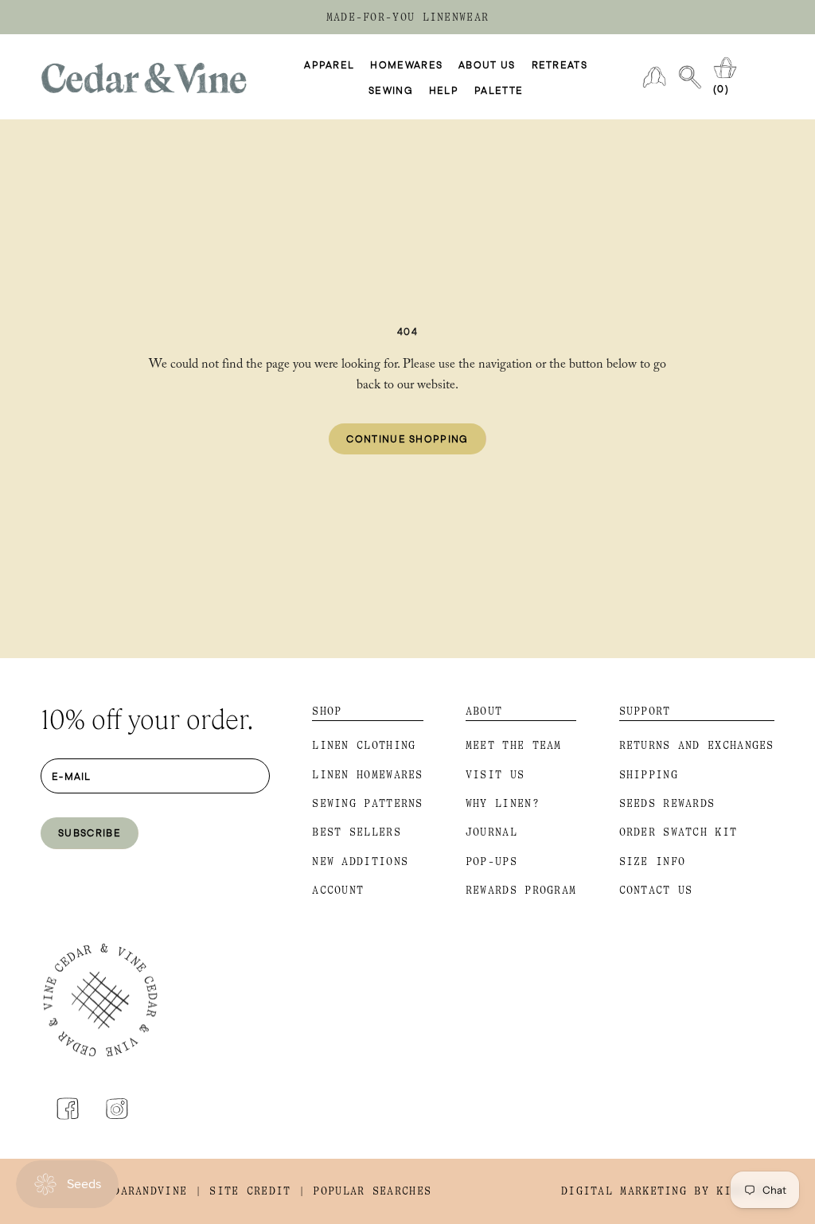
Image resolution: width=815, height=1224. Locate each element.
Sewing (391, 90)
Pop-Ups (491, 861)
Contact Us (656, 890)
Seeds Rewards (667, 803)
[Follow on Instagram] (117, 1109)
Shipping (648, 775)
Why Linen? (503, 803)
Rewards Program (521, 890)
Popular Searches (372, 1191)
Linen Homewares (367, 775)
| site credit (243, 1191)
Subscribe (89, 832)
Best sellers (356, 832)
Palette (498, 90)
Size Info (652, 861)
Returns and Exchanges (696, 745)
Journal (491, 832)
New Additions (360, 861)
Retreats (559, 64)
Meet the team (514, 745)
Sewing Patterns (367, 803)
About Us (486, 64)
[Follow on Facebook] (68, 1109)
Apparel (329, 64)
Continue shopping (407, 438)
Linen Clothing (363, 745)
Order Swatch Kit (678, 832)
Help (443, 90)
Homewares (406, 64)
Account (338, 890)
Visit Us (495, 775)
